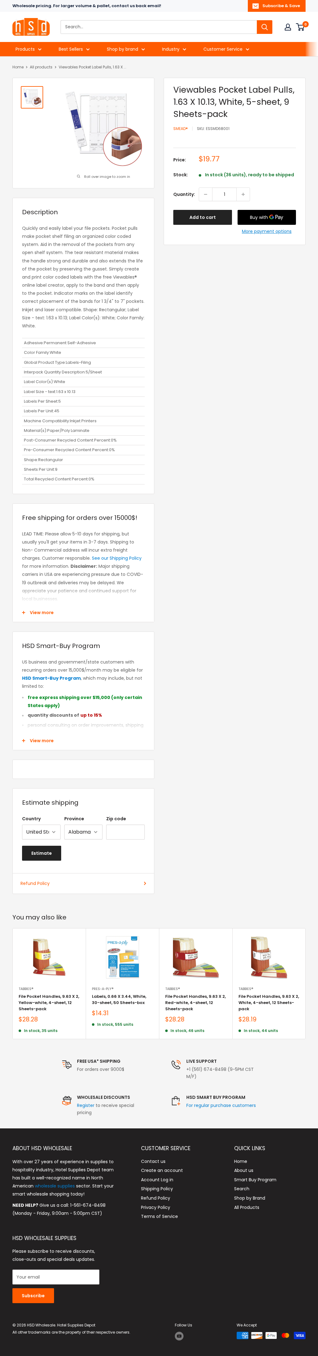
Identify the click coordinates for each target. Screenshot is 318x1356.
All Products (246, 1207)
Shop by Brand (249, 1198)
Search (241, 1189)
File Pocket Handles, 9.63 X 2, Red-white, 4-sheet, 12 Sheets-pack (195, 1002)
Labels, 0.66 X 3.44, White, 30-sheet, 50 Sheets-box (119, 999)
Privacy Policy (155, 1207)
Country (31, 819)
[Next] (305, 983)
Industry (170, 49)
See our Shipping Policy (117, 558)
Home (18, 67)
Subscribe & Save (281, 6)
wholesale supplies (55, 1186)
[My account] (288, 27)
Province (74, 819)
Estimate (41, 853)
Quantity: (184, 194)
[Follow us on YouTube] (179, 1336)
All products (41, 67)
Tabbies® (26, 988)
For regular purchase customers (221, 1105)
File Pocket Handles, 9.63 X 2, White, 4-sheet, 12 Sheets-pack (268, 1002)
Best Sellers (71, 49)
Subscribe (33, 1296)
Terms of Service (159, 1216)
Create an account (162, 1170)
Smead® (180, 128)
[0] (300, 27)
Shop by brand (122, 49)
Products (25, 49)
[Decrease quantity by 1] (205, 194)
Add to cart (202, 217)
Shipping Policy (157, 1189)
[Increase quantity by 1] (243, 194)
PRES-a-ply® (102, 988)
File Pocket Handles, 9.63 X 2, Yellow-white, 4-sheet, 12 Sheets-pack (49, 1002)
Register (85, 1105)
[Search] (264, 27)
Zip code (116, 819)
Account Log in (157, 1180)
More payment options (267, 231)
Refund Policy (35, 883)
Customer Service (223, 49)
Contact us (153, 1161)
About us (243, 1170)
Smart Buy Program (255, 1180)
